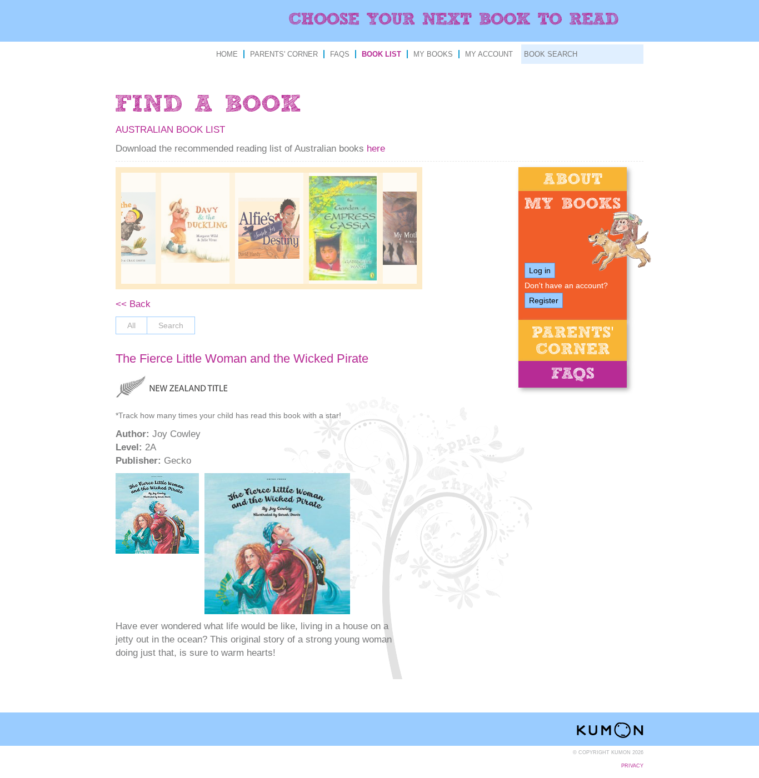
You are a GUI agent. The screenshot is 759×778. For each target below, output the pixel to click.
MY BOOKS (433, 54)
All (131, 325)
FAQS (339, 54)
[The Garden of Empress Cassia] (343, 228)
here (376, 148)
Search (170, 325)
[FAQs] (573, 374)
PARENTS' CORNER (284, 54)
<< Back (133, 304)
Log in (540, 270)
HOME (227, 54)
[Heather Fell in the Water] (121, 228)
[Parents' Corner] (573, 340)
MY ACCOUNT (489, 54)
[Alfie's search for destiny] (269, 228)
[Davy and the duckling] (195, 228)
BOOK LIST (381, 54)
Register (543, 300)
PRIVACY (632, 766)
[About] (573, 179)
